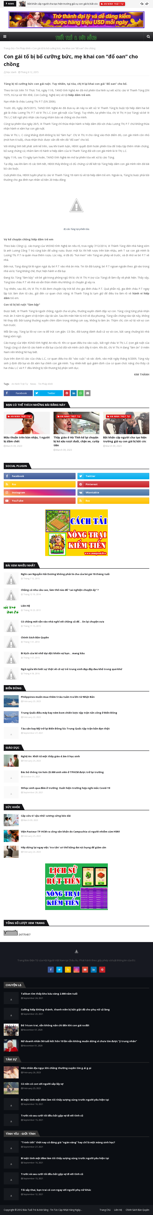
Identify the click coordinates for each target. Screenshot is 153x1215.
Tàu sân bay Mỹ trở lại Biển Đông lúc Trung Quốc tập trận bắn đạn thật (65, 728)
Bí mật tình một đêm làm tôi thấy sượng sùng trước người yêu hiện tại (65, 1099)
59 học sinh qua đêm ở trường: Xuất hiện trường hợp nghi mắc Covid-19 (65, 788)
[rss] (40, 484)
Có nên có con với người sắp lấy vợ (42, 1084)
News (33, 383)
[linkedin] (94, 970)
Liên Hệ (25, 605)
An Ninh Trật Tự (20, 383)
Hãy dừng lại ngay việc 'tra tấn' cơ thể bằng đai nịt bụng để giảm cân (63, 847)
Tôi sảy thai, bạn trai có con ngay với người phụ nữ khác (56, 1190)
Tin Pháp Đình (23, 48)
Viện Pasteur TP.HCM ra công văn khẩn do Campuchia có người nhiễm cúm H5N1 (70, 831)
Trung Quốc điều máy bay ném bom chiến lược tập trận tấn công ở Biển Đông (69, 712)
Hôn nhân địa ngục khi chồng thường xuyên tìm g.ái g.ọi (56, 1068)
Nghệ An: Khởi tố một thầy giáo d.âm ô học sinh (50, 756)
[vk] (113, 492)
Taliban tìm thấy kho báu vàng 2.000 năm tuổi (49, 993)
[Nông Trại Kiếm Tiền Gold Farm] (76, 27)
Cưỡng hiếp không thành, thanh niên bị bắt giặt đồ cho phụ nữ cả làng (65, 1009)
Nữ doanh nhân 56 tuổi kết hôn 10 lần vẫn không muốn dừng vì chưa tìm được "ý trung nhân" (79, 1041)
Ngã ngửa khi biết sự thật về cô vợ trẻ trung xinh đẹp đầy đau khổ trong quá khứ (71, 669)
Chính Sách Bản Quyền (35, 637)
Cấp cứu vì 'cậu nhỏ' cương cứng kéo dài (46, 815)
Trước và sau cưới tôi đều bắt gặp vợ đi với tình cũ (52, 1115)
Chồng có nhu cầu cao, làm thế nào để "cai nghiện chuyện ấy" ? (60, 590)
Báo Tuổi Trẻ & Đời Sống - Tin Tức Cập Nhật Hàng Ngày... (52, 1209)
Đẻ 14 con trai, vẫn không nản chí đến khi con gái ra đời (55, 1025)
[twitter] (113, 476)
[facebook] (40, 476)
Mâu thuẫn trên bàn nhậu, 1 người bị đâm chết (27, 439)
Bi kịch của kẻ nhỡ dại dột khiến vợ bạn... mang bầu (53, 653)
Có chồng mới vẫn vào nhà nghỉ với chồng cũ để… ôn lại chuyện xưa (62, 621)
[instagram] (40, 492)
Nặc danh (11, 72)
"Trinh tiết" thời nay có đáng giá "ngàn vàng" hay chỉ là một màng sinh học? (68, 1142)
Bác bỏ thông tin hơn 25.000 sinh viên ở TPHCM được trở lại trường (62, 772)
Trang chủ (9, 48)
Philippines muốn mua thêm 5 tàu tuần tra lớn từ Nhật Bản (58, 697)
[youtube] (40, 500)
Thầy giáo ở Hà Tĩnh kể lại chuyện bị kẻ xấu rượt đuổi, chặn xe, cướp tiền (76, 441)
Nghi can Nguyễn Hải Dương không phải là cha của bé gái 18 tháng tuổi (65, 574)
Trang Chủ (105, 1209)
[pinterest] (113, 484)
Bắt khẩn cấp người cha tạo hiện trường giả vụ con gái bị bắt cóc (62, 3)
